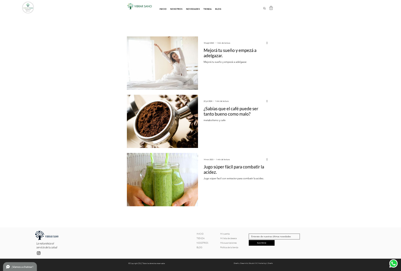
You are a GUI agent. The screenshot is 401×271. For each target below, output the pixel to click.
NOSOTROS (202, 242)
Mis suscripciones (228, 242)
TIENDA (201, 238)
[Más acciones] (268, 43)
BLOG (199, 247)
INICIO (200, 233)
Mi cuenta (225, 233)
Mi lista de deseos (228, 238)
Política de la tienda (229, 247)
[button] (208, 9)
